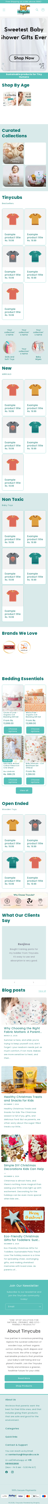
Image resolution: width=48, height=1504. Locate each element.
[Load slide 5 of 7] (26, 982)
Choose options (13, 730)
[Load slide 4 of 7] (24, 982)
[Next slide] (33, 982)
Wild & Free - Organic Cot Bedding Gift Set (33, 715)
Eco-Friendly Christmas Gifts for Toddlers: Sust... (22, 1238)
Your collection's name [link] (9, 332)
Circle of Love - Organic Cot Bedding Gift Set (11, 715)
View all (24, 790)
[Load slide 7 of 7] (30, 982)
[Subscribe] (40, 1307)
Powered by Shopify (31, 1503)
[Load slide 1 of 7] (18, 982)
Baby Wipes (38, 358)
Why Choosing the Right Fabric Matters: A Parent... (23, 1030)
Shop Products (24, 1385)
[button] (4, 10)
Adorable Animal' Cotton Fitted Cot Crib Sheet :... (11, 765)
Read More (24, 1378)
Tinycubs (19, 1503)
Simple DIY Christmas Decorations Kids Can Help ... (24, 1169)
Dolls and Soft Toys (9, 358)
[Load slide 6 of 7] (28, 982)
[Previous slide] (14, 982)
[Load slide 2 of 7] (20, 982)
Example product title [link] (13, 236)
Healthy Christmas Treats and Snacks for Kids (23, 1098)
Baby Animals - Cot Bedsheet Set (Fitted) (35, 765)
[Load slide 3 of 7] (22, 982)
